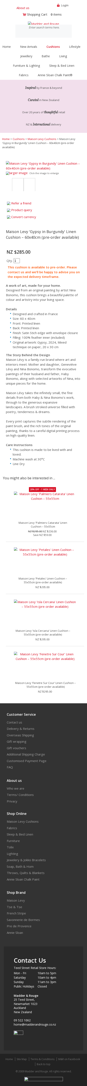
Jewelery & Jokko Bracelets (26, 860)
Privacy (12, 801)
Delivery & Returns (20, 728)
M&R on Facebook (69, 1059)
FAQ (10, 767)
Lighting (12, 853)
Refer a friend (21, 203)
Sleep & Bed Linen (20, 834)
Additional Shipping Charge (26, 754)
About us (22, 8)
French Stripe (16, 913)
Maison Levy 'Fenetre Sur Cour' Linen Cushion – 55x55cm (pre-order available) (45, 685)
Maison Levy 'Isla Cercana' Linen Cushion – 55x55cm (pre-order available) (43, 632)
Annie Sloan (15, 932)
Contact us (14, 722)
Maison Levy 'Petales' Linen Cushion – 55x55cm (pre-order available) (43, 580)
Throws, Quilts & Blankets (26, 873)
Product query (21, 210)
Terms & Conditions (42, 1059)
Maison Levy (16, 900)
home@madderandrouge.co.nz (35, 1024)
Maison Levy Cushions (42, 139)
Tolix (10, 847)
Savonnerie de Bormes (23, 920)
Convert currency (23, 217)
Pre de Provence (19, 926)
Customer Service (21, 714)
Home (6, 47)
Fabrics (12, 828)
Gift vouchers (16, 748)
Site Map (22, 1059)
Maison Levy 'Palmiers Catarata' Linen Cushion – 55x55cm (43, 524)
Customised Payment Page (26, 761)
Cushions (19, 139)
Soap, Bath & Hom (20, 866)
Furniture (13, 841)
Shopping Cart (37, 14)
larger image (18, 173)
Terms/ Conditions (20, 795)
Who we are (15, 788)
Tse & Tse (14, 907)
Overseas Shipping (20, 735)
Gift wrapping (16, 741)
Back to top (43, 1064)
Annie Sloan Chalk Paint (23, 879)
